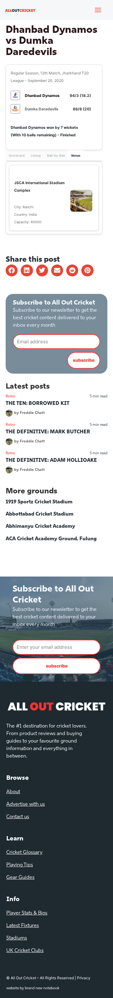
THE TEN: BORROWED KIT (37, 403)
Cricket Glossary (24, 852)
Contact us (17, 816)
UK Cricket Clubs (25, 950)
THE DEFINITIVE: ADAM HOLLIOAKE (51, 460)
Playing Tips (19, 865)
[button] (12, 270)
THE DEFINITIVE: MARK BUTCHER (48, 432)
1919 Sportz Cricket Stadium (39, 502)
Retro (10, 396)
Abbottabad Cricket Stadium (39, 514)
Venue (75, 155)
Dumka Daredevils (41, 109)
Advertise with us (25, 804)
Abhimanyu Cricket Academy (40, 526)
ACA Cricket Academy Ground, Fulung (51, 539)
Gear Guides (20, 877)
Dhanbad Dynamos (42, 95)
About (13, 791)
